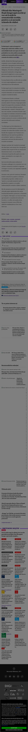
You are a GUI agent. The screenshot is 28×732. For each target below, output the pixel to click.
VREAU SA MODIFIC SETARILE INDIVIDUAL (14, 729)
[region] (14, 715)
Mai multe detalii (18, 707)
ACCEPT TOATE (14, 727)
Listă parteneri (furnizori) (5, 725)
